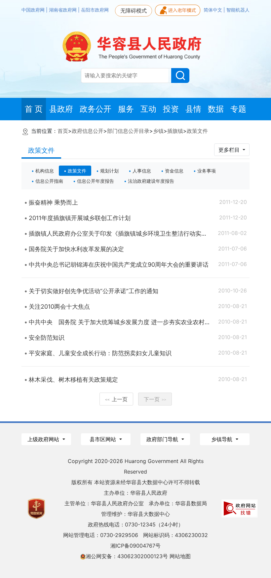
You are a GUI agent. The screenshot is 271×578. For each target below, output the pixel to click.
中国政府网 (33, 10)
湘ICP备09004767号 (135, 545)
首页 (63, 131)
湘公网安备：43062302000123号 (127, 556)
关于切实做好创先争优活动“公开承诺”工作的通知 (93, 291)
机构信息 (44, 170)
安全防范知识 (46, 337)
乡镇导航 (222, 439)
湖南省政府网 (63, 10)
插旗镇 (175, 131)
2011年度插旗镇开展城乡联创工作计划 (80, 217)
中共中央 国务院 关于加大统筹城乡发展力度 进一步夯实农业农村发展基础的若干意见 (143, 322)
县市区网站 (104, 439)
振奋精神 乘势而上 (53, 202)
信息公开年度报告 (95, 181)
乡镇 (158, 131)
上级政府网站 (44, 439)
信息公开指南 (49, 181)
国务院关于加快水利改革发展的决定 (76, 249)
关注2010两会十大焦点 (59, 306)
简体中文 (213, 10)
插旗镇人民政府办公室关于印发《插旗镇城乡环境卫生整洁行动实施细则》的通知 (136, 233)
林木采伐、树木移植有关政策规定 (73, 379)
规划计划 (109, 170)
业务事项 (206, 170)
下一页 (155, 399)
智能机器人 (238, 10)
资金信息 (174, 170)
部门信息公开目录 (128, 131)
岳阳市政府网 (95, 10)
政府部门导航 (163, 439)
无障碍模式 (133, 10)
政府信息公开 (87, 131)
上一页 (116, 399)
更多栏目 (229, 149)
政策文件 (197, 131)
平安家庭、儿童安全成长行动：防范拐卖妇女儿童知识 (100, 353)
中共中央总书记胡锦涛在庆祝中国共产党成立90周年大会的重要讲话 (119, 264)
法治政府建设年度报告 (151, 181)
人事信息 (142, 170)
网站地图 (180, 556)
